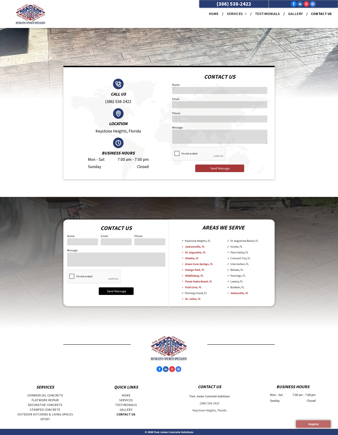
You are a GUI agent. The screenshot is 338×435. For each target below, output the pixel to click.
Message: (177, 127)
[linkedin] (300, 4)
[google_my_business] (313, 4)
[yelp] (306, 4)
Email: (176, 99)
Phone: (176, 113)
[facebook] (294, 4)
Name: (176, 84)
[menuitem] (214, 13)
